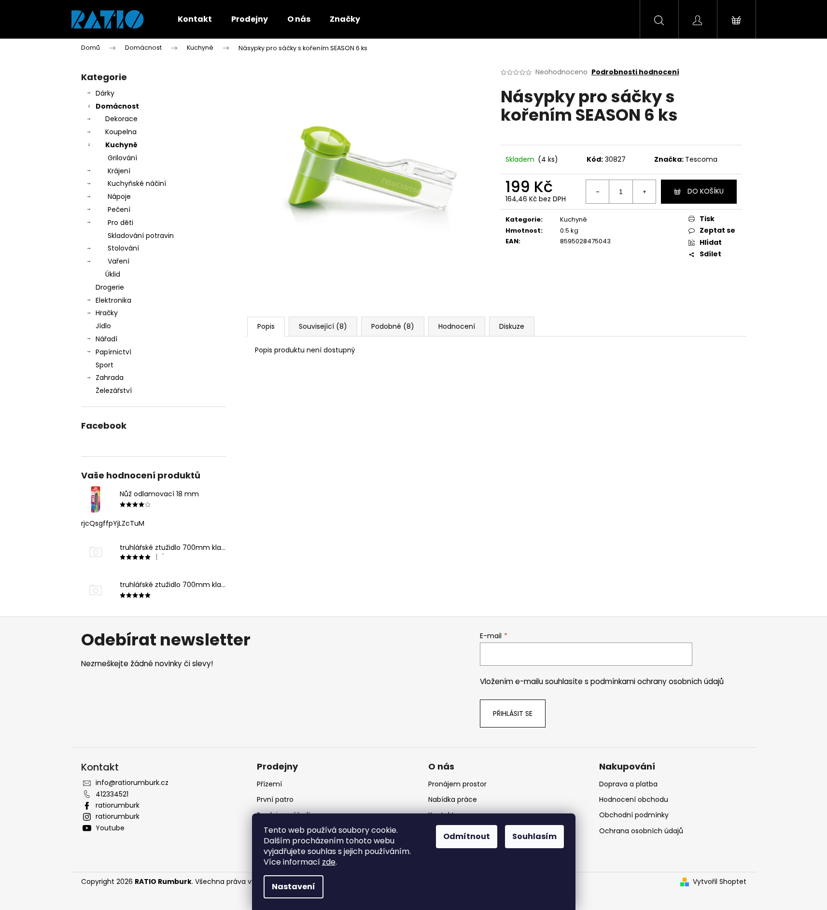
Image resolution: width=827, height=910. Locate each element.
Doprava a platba (628, 784)
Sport (104, 365)
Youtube (110, 828)
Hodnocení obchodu (633, 799)
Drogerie (110, 287)
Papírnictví (113, 352)
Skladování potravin (141, 235)
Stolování (123, 248)
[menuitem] (195, 19)
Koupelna (121, 132)
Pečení (119, 209)
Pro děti (120, 222)
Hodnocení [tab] (456, 326)
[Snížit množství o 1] (597, 191)
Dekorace (121, 119)
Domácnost (117, 106)
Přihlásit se (513, 713)
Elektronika (113, 300)
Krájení (119, 171)
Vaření (118, 261)
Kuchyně (121, 145)
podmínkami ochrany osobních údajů (657, 681)
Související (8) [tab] (323, 326)
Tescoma (701, 159)
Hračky (107, 313)
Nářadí (106, 339)
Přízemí (269, 784)
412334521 (112, 794)
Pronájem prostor (457, 784)
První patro (275, 799)
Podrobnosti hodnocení (635, 72)
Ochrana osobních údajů (641, 831)
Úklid (112, 274)
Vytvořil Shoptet (719, 881)
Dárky (105, 93)
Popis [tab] (266, 326)
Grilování (122, 158)
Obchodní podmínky (634, 815)
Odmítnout (466, 836)
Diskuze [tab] (511, 326)
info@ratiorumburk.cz (132, 782)
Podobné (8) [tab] (392, 326)
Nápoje (119, 196)
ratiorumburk (118, 805)
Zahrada (110, 377)
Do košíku (705, 191)
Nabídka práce (452, 799)
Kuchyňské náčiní (137, 183)
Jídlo (103, 326)
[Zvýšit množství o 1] (644, 191)
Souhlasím (534, 836)
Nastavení (293, 886)
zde (329, 862)
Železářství (114, 390)
